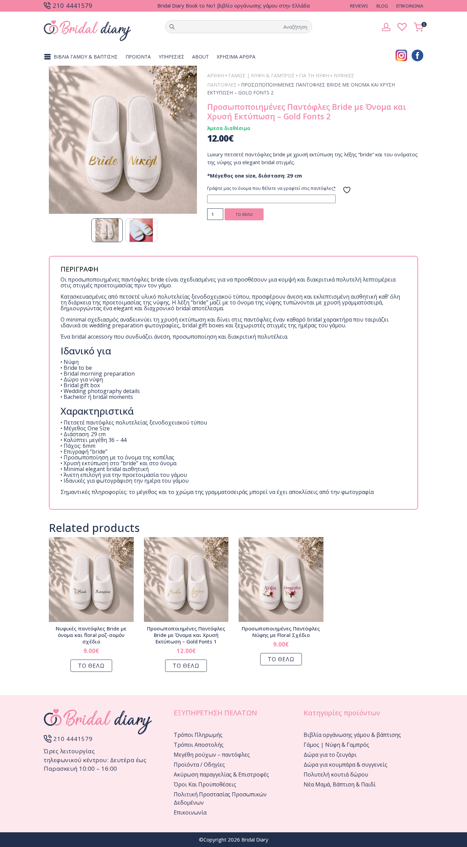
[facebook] (417, 55)
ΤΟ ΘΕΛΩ (244, 214)
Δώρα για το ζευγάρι (330, 754)
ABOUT (200, 56)
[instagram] (401, 55)
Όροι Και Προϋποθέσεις (205, 784)
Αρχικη (215, 75)
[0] (418, 26)
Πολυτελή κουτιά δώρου (336, 774)
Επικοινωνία (190, 812)
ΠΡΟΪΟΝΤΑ (138, 56)
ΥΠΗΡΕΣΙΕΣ (171, 56)
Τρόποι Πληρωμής (198, 735)
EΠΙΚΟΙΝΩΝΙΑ (409, 6)
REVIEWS (359, 6)
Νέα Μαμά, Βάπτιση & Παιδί (340, 784)
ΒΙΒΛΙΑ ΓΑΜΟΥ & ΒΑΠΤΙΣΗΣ (86, 56)
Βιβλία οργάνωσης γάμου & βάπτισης (352, 735)
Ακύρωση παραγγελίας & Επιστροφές (221, 774)
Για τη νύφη (314, 75)
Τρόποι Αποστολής (199, 744)
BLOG (382, 6)
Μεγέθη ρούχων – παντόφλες (212, 754)
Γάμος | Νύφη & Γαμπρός (261, 75)
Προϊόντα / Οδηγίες (199, 764)
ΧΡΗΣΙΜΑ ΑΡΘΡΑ (236, 56)
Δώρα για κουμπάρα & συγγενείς (345, 764)
